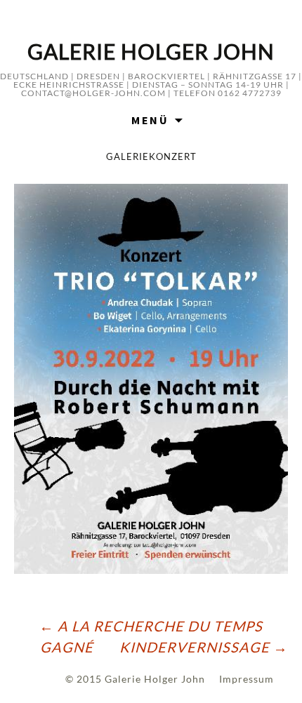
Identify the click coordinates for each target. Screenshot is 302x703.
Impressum (246, 679)
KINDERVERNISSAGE (203, 646)
